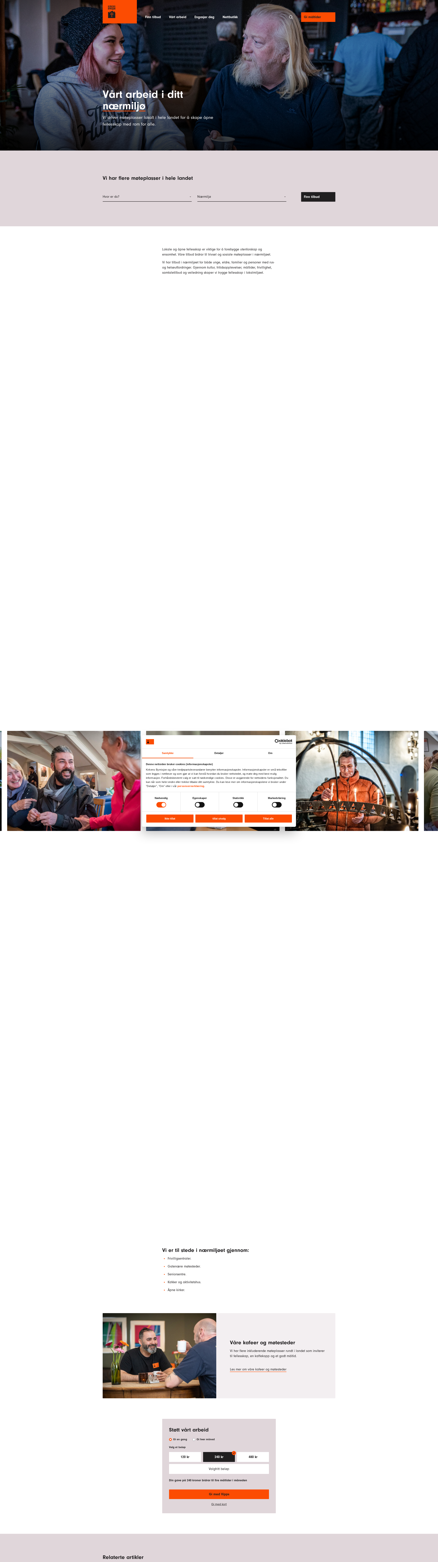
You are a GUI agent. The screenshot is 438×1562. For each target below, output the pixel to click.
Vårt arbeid (177, 17)
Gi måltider (312, 17)
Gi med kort (219, 1504)
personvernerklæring (190, 786)
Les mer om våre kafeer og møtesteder (258, 1369)
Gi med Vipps (219, 1494)
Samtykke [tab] (168, 753)
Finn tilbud (153, 17)
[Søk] (291, 17)
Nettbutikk (230, 17)
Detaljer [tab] (219, 753)
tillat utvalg (219, 818)
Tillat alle (268, 818)
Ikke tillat (170, 818)
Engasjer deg (204, 17)
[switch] (200, 805)
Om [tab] (270, 753)
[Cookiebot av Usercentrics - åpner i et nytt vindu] (277, 741)
